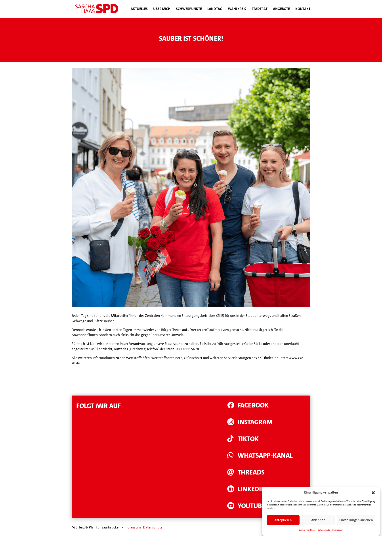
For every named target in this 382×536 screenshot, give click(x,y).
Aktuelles (139, 9)
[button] (373, 492)
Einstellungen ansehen (356, 520)
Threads (251, 472)
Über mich (161, 9)
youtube (251, 506)
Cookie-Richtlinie (307, 529)
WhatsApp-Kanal (265, 455)
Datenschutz (324, 529)
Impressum (337, 529)
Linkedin (252, 489)
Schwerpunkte (189, 9)
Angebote (281, 9)
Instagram (255, 422)
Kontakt (302, 9)
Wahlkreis (237, 9)
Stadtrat (259, 9)
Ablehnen (318, 520)
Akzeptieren (283, 520)
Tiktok (248, 439)
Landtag (214, 9)
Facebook (253, 405)
